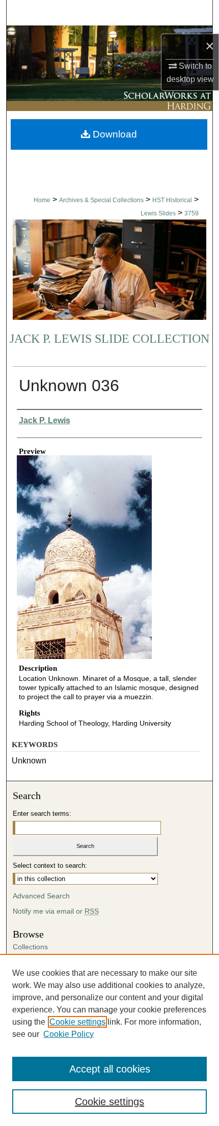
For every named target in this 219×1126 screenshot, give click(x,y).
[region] (109, 1040)
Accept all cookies (109, 1069)
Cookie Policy (68, 1034)
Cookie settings (77, 1022)
